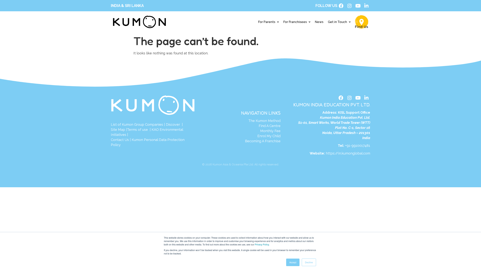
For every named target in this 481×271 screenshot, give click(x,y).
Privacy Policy (262, 244)
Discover (173, 124)
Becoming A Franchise (263, 141)
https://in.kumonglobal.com (348, 153)
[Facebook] (341, 5)
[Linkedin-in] (366, 5)
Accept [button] (292, 262)
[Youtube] (358, 5)
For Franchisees (295, 22)
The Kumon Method (264, 121)
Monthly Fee (270, 131)
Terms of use (138, 130)
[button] (268, 21)
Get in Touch (337, 22)
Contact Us (120, 140)
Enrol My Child (269, 136)
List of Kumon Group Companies (137, 124)
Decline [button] (309, 262)
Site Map (118, 130)
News (319, 22)
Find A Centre (270, 126)
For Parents (266, 22)
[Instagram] (349, 5)
